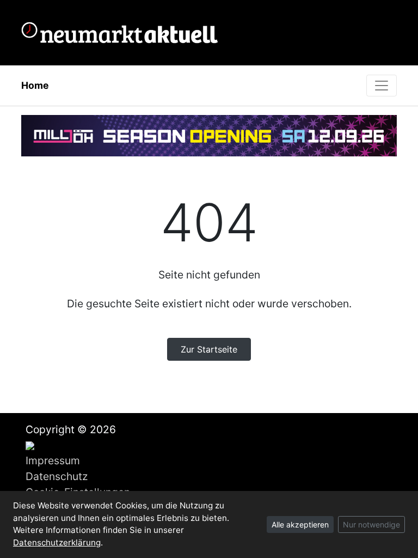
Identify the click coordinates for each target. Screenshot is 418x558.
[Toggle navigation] (381, 85)
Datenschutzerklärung (57, 542)
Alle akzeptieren (300, 524)
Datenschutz (57, 476)
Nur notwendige (371, 524)
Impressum (53, 460)
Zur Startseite (209, 349)
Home (35, 85)
